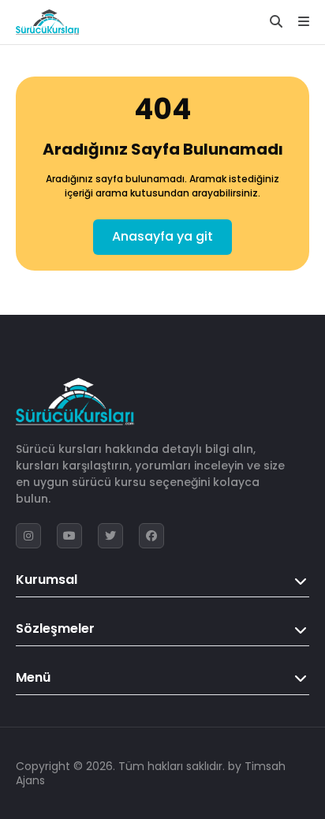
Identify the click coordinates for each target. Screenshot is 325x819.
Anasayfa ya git (162, 236)
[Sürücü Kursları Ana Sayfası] (47, 22)
